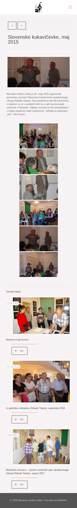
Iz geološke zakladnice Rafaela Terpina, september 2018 (35, 408)
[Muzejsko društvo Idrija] (38, 7)
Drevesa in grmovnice (17, 339)
